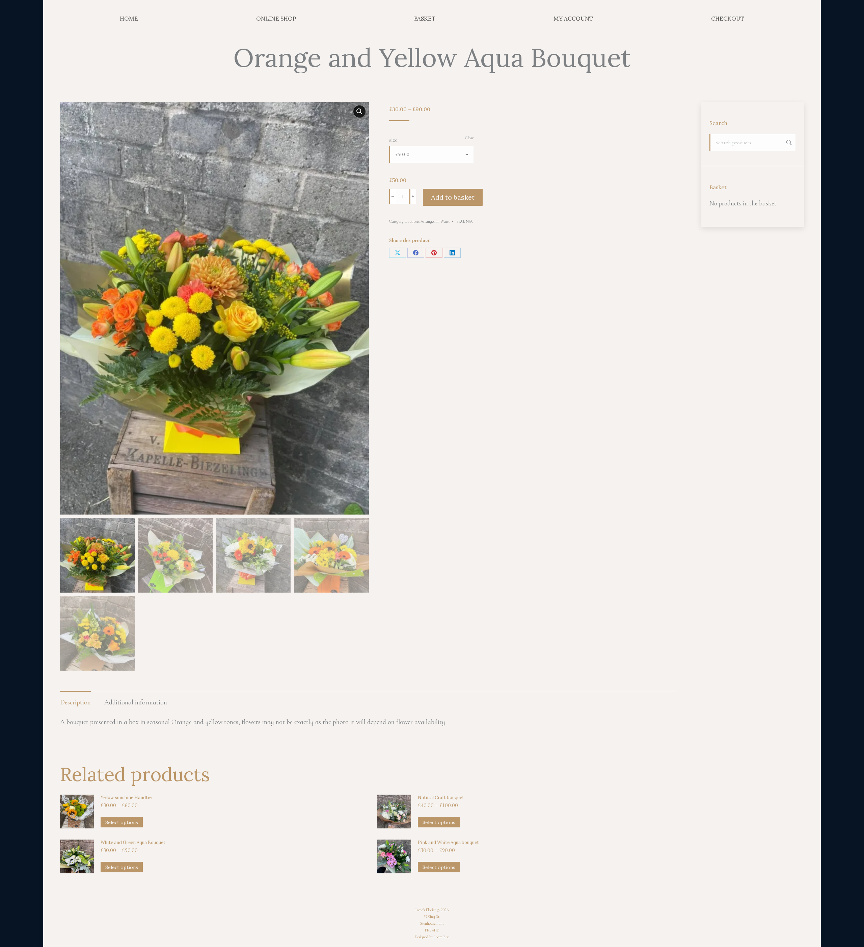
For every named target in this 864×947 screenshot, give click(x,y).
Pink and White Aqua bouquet (448, 842)
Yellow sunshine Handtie (126, 797)
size (393, 139)
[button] (359, 111)
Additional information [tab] (135, 702)
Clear (469, 137)
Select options (121, 822)
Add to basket (453, 197)
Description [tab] (75, 702)
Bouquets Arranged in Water (427, 221)
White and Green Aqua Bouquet (133, 842)
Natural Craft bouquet (441, 797)
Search (788, 142)
